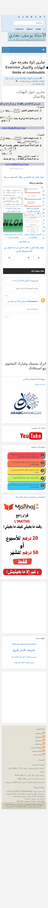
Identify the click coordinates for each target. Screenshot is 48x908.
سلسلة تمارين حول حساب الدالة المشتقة (26, 478)
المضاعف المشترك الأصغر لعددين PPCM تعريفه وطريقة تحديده (24, 486)
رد (6, 295)
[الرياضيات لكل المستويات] (34, 801)
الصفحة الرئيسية (38, 765)
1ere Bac (38, 734)
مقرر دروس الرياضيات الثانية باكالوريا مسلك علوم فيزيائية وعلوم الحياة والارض (25, 455)
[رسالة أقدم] (9, 257)
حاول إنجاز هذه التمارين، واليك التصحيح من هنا (24, 177)
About (30, 29)
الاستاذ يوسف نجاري (34, 807)
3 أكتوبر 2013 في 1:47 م (21, 281)
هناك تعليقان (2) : (38, 84)
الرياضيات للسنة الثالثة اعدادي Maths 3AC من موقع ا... (24, 782)
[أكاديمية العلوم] (24, 650)
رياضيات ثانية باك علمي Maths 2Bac (31, 779)
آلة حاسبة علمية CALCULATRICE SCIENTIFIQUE (25, 791)
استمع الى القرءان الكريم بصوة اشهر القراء (29, 796)
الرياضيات (36, 78)
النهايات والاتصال (25, 78)
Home (38, 29)
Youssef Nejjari (36, 748)
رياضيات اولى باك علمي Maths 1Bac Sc (30, 775)
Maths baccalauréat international (24, 644)
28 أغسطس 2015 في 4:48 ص (22, 301)
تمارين (16, 78)
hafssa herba (37, 751)
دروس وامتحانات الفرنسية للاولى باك (24, 657)
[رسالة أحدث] (39, 257)
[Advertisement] (24, 7)
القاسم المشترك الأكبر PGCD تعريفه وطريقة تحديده (25, 471)
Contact (19, 29)
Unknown (32, 301)
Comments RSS (21, 807)
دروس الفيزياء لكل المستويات (24, 662)
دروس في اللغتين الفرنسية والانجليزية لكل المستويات (25, 794)
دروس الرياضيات (25, 81)
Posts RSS (11, 807)
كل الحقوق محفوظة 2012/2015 (15, 804)
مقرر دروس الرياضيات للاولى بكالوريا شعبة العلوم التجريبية (25, 463)
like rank (20, 801)
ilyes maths (37, 755)
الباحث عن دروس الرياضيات (34, 799)
